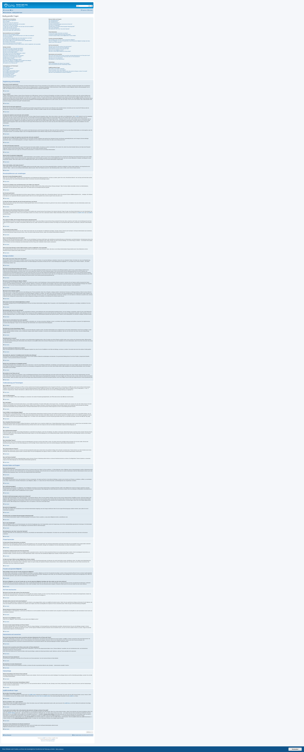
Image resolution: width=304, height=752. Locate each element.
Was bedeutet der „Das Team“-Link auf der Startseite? (59, 28)
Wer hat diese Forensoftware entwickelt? (56, 68)
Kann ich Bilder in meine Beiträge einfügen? (11, 70)
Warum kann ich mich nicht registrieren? (10, 22)
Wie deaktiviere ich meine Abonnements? (56, 59)
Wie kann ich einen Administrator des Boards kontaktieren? (60, 72)
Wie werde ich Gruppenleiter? (54, 25)
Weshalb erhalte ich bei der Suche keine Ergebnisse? (59, 47)
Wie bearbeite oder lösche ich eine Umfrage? (11, 54)
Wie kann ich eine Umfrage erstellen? (10, 51)
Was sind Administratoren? (54, 20)
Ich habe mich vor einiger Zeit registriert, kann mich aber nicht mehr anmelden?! (18, 26)
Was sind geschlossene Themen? (9, 75)
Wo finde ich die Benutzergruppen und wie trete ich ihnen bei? (60, 24)
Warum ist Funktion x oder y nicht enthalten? (57, 69)
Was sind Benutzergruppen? (54, 22)
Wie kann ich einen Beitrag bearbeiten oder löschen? (13, 49)
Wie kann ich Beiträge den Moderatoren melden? (12, 59)
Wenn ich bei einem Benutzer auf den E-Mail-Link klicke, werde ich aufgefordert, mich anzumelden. (22, 44)
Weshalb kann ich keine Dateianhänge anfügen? (12, 56)
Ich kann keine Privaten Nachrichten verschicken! (58, 33)
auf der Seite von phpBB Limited (43, 696)
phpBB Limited (81, 212)
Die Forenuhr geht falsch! (8, 36)
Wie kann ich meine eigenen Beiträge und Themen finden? (60, 51)
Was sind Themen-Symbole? (8, 76)
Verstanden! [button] (295, 749)
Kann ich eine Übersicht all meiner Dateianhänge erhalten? (60, 64)
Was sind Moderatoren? (53, 21)
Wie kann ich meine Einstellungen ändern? (11, 34)
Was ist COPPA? (6, 21)
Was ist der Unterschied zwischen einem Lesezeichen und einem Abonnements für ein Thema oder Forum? (69, 55)
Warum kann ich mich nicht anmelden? (10, 25)
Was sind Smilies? (6, 69)
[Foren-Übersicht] (9, 5)
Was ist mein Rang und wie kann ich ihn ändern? (12, 42)
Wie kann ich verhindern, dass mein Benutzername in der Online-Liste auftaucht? (18, 35)
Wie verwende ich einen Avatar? (9, 41)
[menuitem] (11, 10)
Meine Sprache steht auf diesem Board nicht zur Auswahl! (14, 39)
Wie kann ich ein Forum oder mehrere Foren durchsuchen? (60, 46)
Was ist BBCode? (6, 67)
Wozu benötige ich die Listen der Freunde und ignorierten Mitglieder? (62, 39)
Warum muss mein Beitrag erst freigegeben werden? (13, 61)
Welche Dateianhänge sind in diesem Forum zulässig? (59, 63)
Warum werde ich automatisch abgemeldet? (11, 28)
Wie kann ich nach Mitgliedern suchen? (56, 50)
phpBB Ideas (67, 703)
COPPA (77, 116)
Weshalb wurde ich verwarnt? (8, 58)
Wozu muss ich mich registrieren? (9, 20)
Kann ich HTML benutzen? (8, 68)
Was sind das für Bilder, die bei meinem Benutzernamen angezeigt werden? (17, 40)
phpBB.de (90, 212)
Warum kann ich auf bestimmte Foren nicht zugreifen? (13, 55)
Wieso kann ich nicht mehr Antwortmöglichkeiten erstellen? (14, 53)
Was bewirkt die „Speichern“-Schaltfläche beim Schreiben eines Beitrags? (17, 60)
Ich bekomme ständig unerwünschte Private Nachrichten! (60, 34)
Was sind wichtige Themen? (8, 74)
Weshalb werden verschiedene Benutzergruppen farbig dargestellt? (61, 26)
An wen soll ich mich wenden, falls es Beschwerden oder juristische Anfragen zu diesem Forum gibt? (68, 71)
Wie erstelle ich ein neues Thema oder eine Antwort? (13, 48)
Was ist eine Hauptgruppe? (54, 27)
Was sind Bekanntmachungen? (9, 73)
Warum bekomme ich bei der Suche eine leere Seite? (59, 48)
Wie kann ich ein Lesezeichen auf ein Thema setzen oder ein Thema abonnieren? (64, 56)
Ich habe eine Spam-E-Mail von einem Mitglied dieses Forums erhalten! (62, 35)
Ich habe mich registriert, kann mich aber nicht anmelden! (14, 24)
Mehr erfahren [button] (59, 749)
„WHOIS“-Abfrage (11, 712)
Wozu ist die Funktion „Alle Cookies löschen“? (12, 30)
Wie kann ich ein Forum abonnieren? (56, 57)
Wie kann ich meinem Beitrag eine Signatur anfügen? (13, 50)
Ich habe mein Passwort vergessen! (10, 27)
